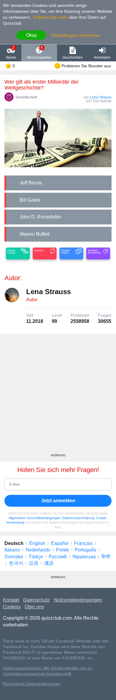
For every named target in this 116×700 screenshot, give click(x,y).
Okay (31, 35)
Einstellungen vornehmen (76, 35)
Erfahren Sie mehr (50, 17)
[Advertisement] (58, 396)
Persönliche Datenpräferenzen (31, 684)
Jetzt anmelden (58, 500)
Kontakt (11, 599)
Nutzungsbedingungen (78, 599)
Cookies (12, 606)
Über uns (34, 606)
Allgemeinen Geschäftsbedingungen (34, 518)
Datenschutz (36, 599)
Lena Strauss (101, 97)
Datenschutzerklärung (78, 518)
